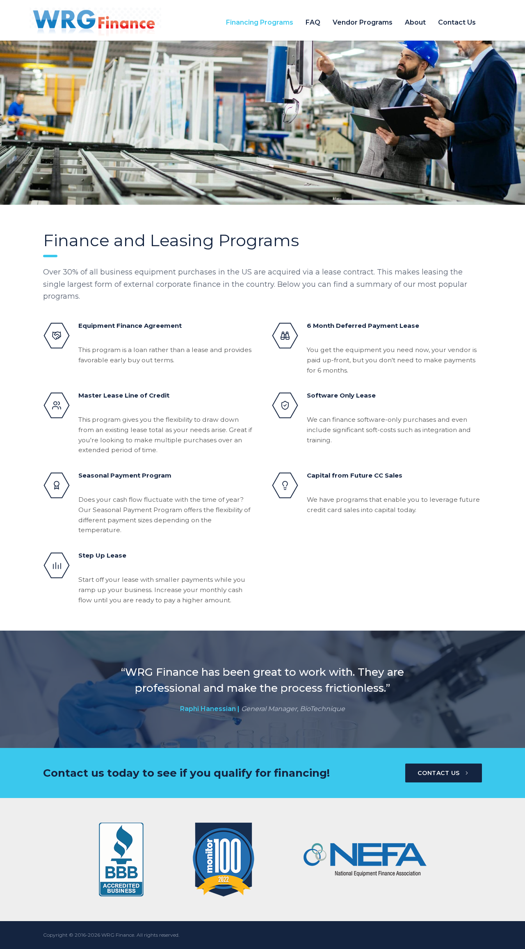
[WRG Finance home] (117, 22)
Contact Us (457, 22)
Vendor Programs (363, 22)
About (415, 22)
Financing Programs (259, 22)
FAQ (313, 22)
